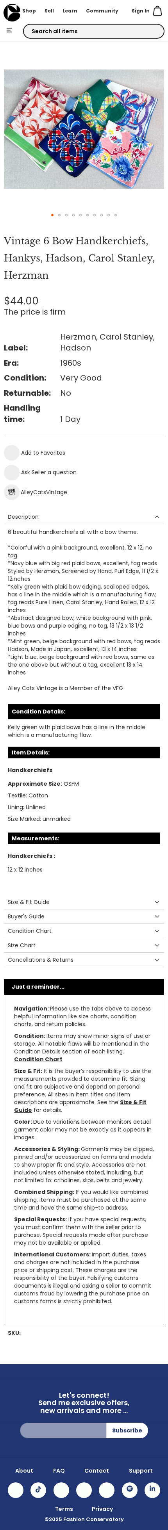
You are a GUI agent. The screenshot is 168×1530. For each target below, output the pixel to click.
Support (141, 1471)
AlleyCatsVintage (44, 492)
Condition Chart (38, 1059)
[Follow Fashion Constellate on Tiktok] (38, 1490)
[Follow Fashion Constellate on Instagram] (15, 1490)
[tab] (84, 517)
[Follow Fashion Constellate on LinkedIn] (152, 1490)
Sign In (141, 10)
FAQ (59, 1471)
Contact (96, 1471)
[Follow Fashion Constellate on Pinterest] (106, 1490)
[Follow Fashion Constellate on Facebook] (61, 1490)
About (24, 1471)
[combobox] (94, 31)
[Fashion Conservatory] (12, 12)
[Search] (151, 31)
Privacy (102, 1509)
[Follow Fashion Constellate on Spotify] (130, 1490)
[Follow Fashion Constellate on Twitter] (84, 1490)
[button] (52, 215)
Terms (64, 1509)
